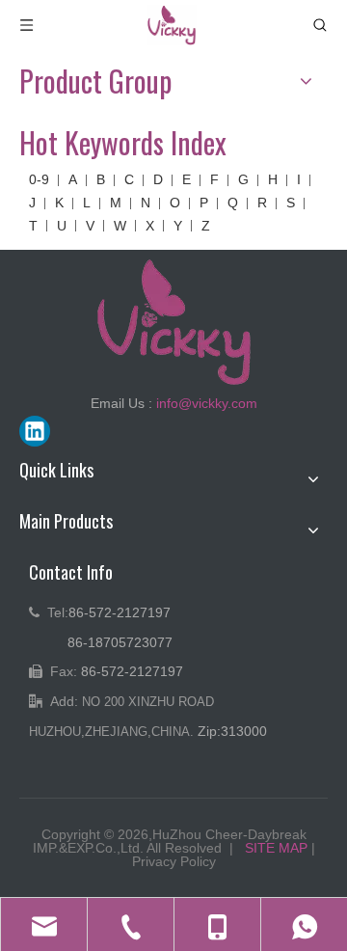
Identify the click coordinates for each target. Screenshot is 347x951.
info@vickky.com (206, 403)
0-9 (39, 179)
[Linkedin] (34, 431)
